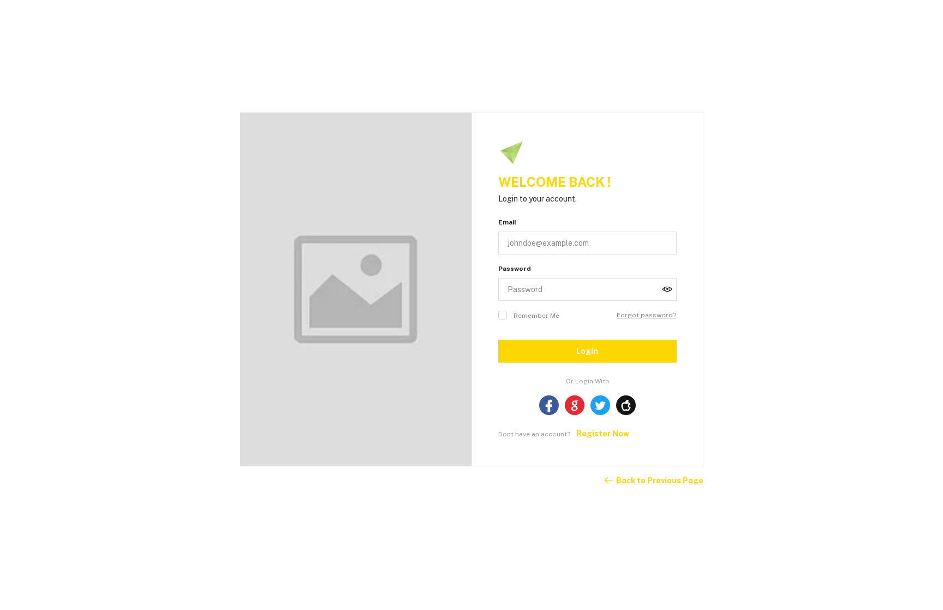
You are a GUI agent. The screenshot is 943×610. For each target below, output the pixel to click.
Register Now (602, 433)
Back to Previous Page (659, 480)
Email (507, 222)
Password (514, 269)
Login (587, 351)
